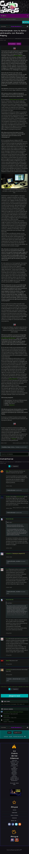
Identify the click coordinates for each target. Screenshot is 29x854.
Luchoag (8, 669)
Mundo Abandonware (9, 38)
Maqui (8, 447)
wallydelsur (9, 553)
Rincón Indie (6, 716)
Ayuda (10, 736)
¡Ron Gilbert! (4, 338)
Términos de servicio (18, 736)
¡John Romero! (11, 338)
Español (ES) (17, 732)
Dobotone (12, 405)
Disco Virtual (14, 815)
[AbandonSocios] (12, 841)
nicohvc (8, 496)
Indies (19, 44)
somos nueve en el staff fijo (17, 99)
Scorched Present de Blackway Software (13, 712)
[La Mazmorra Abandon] (17, 841)
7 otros (17, 447)
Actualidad (11, 44)
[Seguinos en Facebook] (12, 825)
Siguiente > (15, 466)
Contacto (6, 736)
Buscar (3, 19)
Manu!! (7, 660)
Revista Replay (18, 55)
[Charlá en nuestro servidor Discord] (9, 825)
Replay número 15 (13, 378)
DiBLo (7, 471)
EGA (9, 732)
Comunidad (14, 812)
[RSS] (19, 825)
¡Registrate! (14, 695)
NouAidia (4, 447)
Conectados (7, 701)
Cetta (12, 447)
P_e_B (7, 569)
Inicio (14, 810)
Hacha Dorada (25, 38)
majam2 (5, 721)
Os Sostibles (6, 719)
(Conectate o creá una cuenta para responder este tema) (15, 686)
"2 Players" (14, 438)
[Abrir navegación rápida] (27, 26)
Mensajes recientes (11, 19)
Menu (4, 16)
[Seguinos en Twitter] (16, 825)
